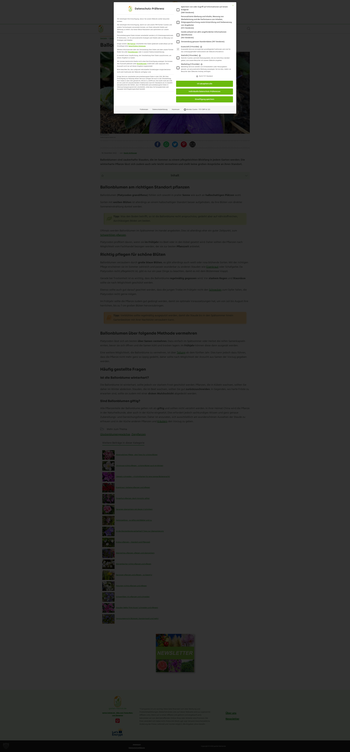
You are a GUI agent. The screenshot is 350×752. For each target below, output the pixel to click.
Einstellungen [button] (133, 52)
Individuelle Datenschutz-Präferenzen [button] (204, 91)
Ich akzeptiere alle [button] (204, 83)
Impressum (176, 109)
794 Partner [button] (131, 43)
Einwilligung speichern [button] (204, 99)
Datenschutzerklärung (159, 109)
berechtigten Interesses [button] (137, 46)
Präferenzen (144, 109)
